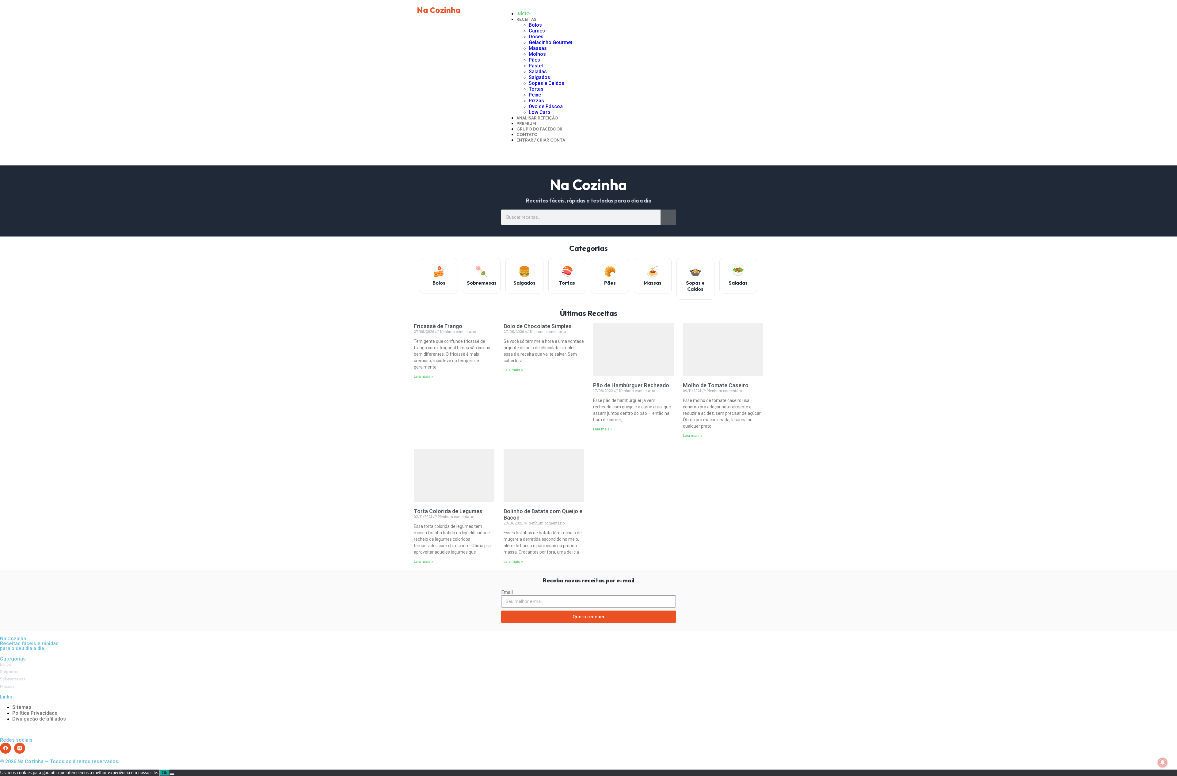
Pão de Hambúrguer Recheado (631, 385)
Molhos (537, 54)
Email (507, 592)
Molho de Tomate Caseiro (715, 385)
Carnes (537, 31)
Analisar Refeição (537, 118)
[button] (588, 150)
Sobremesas (12, 679)
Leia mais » (423, 376)
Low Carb (539, 112)
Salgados (539, 77)
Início (523, 14)
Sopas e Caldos (546, 83)
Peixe (535, 95)
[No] (172, 774)
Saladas (538, 71)
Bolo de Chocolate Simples (538, 326)
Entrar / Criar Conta (540, 140)
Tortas (536, 89)
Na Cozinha (439, 10)
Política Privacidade (35, 713)
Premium (526, 123)
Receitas (526, 19)
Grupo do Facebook (539, 129)
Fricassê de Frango (438, 326)
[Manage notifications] (1162, 762)
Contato (526, 134)
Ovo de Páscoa (546, 106)
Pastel (536, 66)
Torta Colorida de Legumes (448, 511)
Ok (164, 772)
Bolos (535, 25)
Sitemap (21, 707)
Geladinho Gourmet (550, 42)
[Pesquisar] (668, 217)
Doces (536, 37)
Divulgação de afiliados (39, 719)
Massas (538, 48)
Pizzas (536, 101)
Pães (534, 60)
